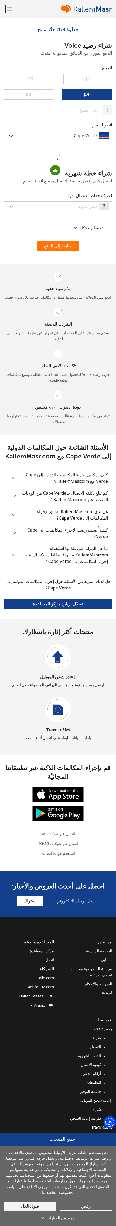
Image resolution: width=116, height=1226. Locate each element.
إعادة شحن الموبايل (58, 676)
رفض (86, 1206)
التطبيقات (93, 1082)
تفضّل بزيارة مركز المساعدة (58, 604)
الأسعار (95, 1046)
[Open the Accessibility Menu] (110, 1122)
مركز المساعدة (42, 950)
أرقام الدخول (91, 1073)
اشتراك (29, 901)
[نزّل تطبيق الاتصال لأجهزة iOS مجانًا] (58, 793)
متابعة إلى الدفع (58, 246)
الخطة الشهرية (89, 1055)
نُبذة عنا (106, 992)
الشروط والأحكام (98, 983)
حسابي (106, 959)
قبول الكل (30, 1206)
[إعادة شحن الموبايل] (58, 657)
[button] (9, 9)
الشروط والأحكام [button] (92, 227)
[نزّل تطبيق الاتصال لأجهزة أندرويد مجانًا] (58, 812)
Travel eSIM (58, 729)
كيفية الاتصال (91, 1064)
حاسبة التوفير (90, 1091)
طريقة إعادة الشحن (85, 1118)
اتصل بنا (47, 959)
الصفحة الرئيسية (99, 950)
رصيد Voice (102, 1028)
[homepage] (63, 9)
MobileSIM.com (40, 986)
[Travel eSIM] (58, 710)
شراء (97, 1037)
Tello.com (45, 977)
